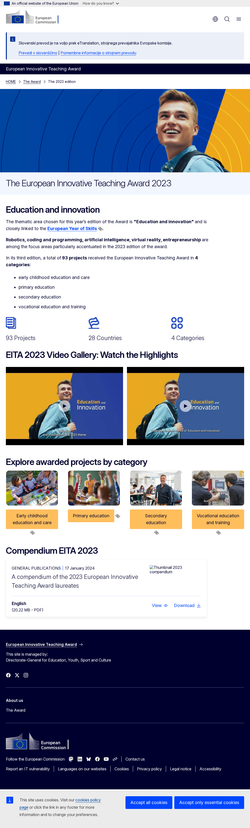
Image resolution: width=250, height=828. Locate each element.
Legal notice (180, 768)
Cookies (122, 768)
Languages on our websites (82, 768)
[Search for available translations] (100, 228)
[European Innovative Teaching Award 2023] (64, 406)
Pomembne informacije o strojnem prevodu (98, 52)
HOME (11, 81)
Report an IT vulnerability (28, 768)
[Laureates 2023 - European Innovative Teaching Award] (185, 406)
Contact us (135, 759)
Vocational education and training (218, 519)
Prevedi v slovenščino (38, 52)
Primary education (91, 515)
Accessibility (210, 768)
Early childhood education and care (32, 519)
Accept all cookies (148, 802)
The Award (32, 81)
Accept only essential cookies (209, 802)
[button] (160, 605)
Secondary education (156, 519)
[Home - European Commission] (35, 17)
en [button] (215, 19)
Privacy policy (149, 768)
